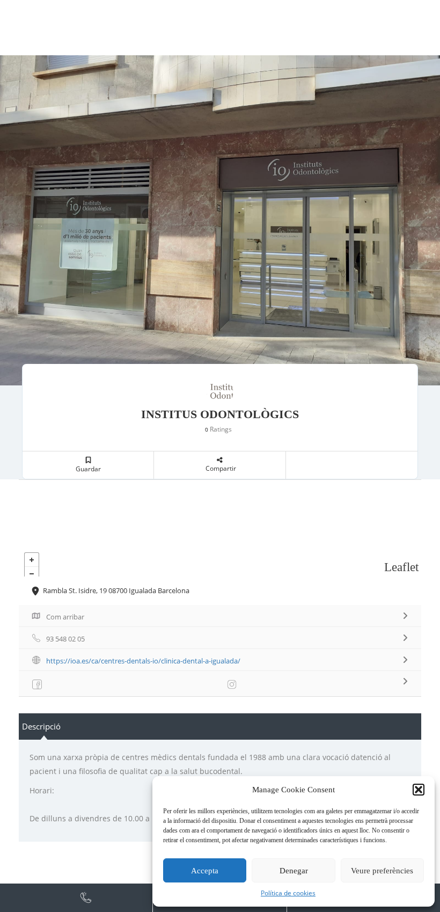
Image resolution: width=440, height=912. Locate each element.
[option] (220, 220)
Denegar (294, 870)
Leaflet (401, 567)
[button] (418, 789)
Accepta (204, 870)
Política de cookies (288, 893)
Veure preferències (382, 870)
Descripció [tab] (41, 726)
